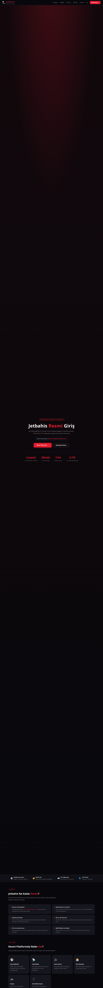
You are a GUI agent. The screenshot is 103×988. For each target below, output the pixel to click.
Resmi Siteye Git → (43, 445)
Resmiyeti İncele (61, 445)
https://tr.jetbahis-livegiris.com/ (30, 909)
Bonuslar (68, 2)
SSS (87, 2)
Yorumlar (82, 2)
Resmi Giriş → (95, 2)
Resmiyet (55, 2)
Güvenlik (75, 2)
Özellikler (62, 2)
